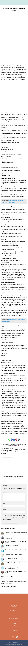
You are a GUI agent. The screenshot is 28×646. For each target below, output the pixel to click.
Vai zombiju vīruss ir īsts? (11, 558)
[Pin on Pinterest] (16, 440)
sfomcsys (20, 14)
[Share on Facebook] (12, 440)
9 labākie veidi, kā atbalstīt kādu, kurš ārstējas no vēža (15, 572)
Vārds (4, 503)
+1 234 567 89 (14, 612)
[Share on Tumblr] (19, 440)
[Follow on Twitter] (15, 637)
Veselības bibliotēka (13, 6)
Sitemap (14, 623)
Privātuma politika (14, 632)
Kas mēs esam (14, 630)
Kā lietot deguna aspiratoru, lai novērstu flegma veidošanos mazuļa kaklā (16, 567)
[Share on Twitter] (14, 440)
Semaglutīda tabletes (11, 586)
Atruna (14, 625)
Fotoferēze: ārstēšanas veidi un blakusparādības (12, 537)
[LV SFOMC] (14, 2)
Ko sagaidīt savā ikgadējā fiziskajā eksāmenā (15, 550)
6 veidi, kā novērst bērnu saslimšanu (13, 562)
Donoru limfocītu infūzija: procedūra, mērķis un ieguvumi (15, 542)
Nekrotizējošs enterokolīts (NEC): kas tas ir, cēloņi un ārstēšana (21, 451)
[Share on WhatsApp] (9, 440)
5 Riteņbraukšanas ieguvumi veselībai (13, 554)
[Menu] (2, 2)
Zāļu (18, 6)
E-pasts (5, 509)
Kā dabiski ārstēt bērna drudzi (12, 545)
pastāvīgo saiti (11, 445)
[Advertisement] (14, 50)
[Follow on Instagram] (13, 637)
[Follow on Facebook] (11, 637)
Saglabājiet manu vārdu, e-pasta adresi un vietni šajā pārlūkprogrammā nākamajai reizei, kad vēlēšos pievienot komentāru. (14, 517)
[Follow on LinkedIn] (17, 637)
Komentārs (5, 492)
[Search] (26, 2)
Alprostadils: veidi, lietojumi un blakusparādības (13, 476)
